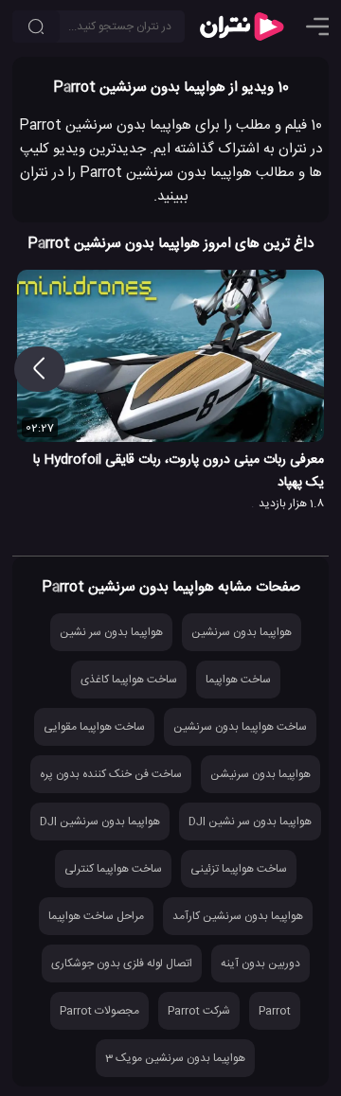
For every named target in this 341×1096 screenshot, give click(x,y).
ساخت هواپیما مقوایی (94, 726)
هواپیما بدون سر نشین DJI (250, 821)
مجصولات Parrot (99, 1010)
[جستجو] (36, 26)
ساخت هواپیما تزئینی (238, 868)
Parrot (275, 1010)
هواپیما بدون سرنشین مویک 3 (175, 1058)
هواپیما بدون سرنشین (241, 632)
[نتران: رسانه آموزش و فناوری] (241, 26)
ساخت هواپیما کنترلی (113, 868)
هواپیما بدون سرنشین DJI (100, 821)
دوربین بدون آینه (260, 963)
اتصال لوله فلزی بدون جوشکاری (121, 963)
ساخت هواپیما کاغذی (129, 679)
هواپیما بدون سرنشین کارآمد (237, 916)
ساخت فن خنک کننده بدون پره (111, 774)
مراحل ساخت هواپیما (96, 916)
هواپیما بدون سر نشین (111, 632)
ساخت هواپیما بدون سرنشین (240, 726)
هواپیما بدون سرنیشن (260, 774)
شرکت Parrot (199, 1010)
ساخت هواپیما (238, 679)
